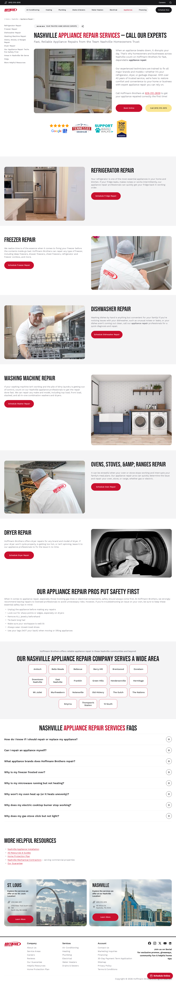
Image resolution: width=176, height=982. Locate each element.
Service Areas (33, 951)
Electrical (113, 10)
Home (7, 19)
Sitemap (102, 962)
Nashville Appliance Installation (23, 849)
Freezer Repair (10, 29)
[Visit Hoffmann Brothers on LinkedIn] (170, 943)
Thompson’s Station (88, 703)
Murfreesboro (58, 692)
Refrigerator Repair (12, 25)
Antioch (37, 669)
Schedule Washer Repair (19, 404)
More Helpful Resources (14, 62)
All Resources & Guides (19, 853)
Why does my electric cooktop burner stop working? (37, 805)
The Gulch (118, 692)
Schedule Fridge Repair (105, 196)
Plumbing (62, 10)
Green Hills (98, 680)
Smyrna (68, 704)
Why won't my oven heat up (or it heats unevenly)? (36, 794)
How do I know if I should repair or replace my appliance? (41, 739)
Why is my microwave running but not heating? (34, 783)
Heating (49, 10)
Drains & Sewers (78, 10)
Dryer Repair (9, 46)
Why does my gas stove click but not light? (31, 816)
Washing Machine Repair (15, 36)
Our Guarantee (15, 863)
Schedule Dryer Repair (19, 555)
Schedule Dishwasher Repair (107, 334)
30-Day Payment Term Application (115, 958)
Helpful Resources (36, 965)
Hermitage (138, 680)
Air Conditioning (32, 10)
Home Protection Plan (19, 856)
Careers (31, 955)
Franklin (78, 680)
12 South (108, 704)
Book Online (129, 108)
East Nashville (57, 680)
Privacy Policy (104, 965)
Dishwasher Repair (12, 33)
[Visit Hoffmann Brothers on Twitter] (159, 943)
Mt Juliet (37, 692)
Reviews (31, 958)
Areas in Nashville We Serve (16, 55)
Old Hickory (98, 692)
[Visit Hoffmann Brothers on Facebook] (149, 943)
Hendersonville (118, 680)
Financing (142, 10)
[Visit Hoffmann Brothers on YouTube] (165, 943)
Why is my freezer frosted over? (24, 772)
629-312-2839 (152, 93)
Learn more (20, 919)
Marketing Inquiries (107, 951)
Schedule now (163, 10)
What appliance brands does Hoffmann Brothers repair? (39, 761)
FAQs (6, 59)
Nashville (15, 19)
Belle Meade (58, 669)
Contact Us (103, 947)
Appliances (128, 10)
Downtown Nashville (37, 680)
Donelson (138, 669)
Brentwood (118, 669)
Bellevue (78, 669)
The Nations (138, 692)
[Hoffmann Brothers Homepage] (10, 10)
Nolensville (77, 692)
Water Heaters (97, 10)
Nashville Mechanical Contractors (24, 860)
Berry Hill (98, 669)
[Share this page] (83, 26)
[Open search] (170, 2)
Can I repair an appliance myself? (25, 750)
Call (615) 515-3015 (158, 108)
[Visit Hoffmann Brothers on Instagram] (154, 943)
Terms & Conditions (107, 969)
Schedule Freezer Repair (19, 265)
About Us (31, 947)
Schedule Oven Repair (106, 487)
